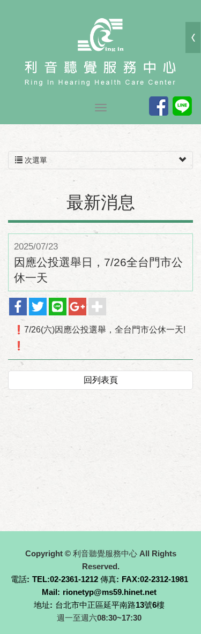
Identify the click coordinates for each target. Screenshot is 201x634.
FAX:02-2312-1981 (155, 579)
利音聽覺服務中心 (101, 51)
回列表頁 (101, 379)
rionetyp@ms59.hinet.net (110, 592)
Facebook (158, 106)
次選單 (35, 160)
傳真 (108, 579)
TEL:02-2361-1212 (65, 579)
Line (182, 106)
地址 (42, 604)
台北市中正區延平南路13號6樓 (110, 604)
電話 (19, 579)
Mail (49, 592)
